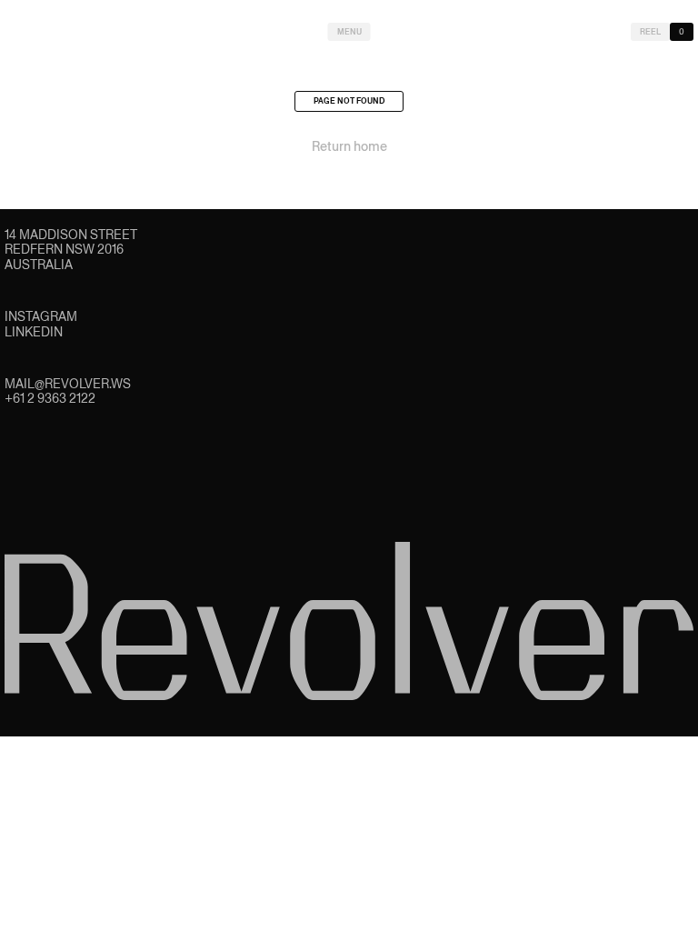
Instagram (41, 316)
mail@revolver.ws (68, 384)
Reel (650, 31)
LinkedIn (34, 332)
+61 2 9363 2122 (50, 398)
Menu (349, 31)
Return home (349, 146)
